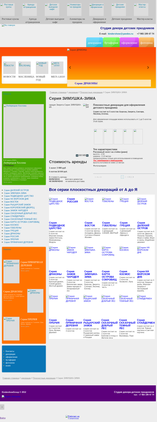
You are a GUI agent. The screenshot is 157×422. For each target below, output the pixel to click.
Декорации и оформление (99, 20)
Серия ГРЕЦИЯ (125, 224)
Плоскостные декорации (91, 92)
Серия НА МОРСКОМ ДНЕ (143, 274)
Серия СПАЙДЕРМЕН (146, 321)
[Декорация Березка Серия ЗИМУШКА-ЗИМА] (98, 136)
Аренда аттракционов (32, 20)
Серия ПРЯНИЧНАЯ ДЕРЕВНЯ (32, 263)
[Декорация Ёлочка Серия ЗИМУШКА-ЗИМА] (138, 136)
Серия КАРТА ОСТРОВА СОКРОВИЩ (109, 275)
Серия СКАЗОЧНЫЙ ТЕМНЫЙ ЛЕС (127, 324)
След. (129, 177)
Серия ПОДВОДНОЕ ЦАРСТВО (57, 225)
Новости (7, 94)
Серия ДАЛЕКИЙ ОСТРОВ (143, 225)
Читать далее (7, 182)
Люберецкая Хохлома (14, 162)
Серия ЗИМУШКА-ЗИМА (91, 274)
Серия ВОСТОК (90, 224)
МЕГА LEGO (58, 76)
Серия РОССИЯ (72, 200)
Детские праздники (122, 18)
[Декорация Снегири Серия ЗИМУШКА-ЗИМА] (118, 136)
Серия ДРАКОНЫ (86, 83)
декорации (73, 92)
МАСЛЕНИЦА (26, 76)
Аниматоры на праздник (77, 20)
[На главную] (21, 37)
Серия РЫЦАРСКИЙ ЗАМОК (91, 323)
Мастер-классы (145, 18)
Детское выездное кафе (55, 20)
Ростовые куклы (10, 18)
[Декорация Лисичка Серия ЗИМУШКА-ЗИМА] (128, 136)
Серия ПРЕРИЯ (29, 319)
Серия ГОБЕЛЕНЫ (109, 224)
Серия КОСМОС (125, 272)
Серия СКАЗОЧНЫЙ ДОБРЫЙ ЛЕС (109, 324)
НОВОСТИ (9, 76)
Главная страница (58, 92)
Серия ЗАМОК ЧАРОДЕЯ (73, 274)
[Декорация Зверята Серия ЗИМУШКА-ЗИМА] (108, 136)
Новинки (7, 249)
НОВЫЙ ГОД (40, 78)
